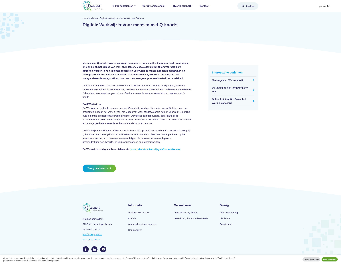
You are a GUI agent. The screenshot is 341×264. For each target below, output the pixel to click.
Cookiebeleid (226, 224)
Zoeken (250, 6)
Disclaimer (225, 218)
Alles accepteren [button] (329, 259)
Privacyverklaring (229, 212)
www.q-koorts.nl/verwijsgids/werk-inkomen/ (155, 149)
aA (320, 6)
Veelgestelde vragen (139, 212)
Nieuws (94, 18)
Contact (204, 6)
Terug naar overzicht (99, 168)
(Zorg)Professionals (153, 6)
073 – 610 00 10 (91, 239)
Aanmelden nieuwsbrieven (142, 224)
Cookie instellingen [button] (311, 259)
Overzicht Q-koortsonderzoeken (191, 218)
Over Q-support (182, 6)
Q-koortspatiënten (123, 6)
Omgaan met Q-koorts (186, 212)
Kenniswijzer (135, 230)
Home (85, 18)
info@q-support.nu (92, 234)
